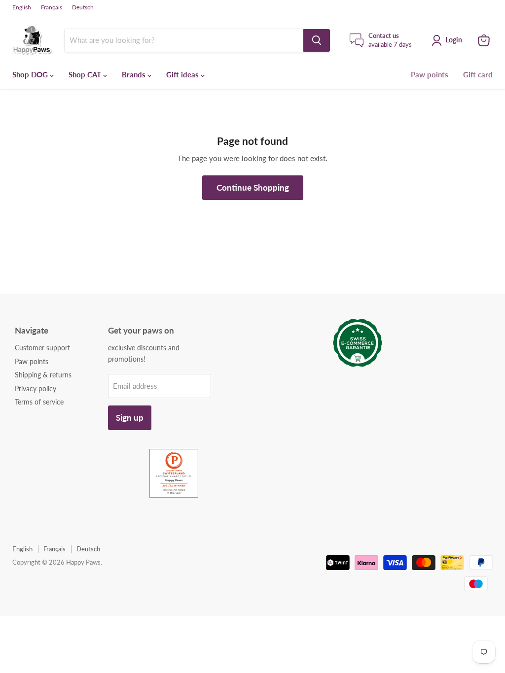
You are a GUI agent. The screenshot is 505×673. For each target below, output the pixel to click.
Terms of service (39, 402)
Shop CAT (86, 74)
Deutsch (83, 7)
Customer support (42, 347)
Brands (134, 74)
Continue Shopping (252, 187)
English (21, 7)
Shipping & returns (43, 374)
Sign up (130, 417)
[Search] (316, 40)
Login (453, 39)
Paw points (429, 74)
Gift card (478, 74)
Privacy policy (35, 388)
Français (51, 7)
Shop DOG (31, 74)
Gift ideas (183, 74)
